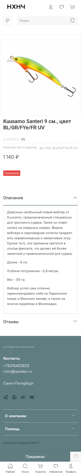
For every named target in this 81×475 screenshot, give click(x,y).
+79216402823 (16, 365)
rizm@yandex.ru (17, 371)
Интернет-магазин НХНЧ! (21, 443)
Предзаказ (35, 456)
